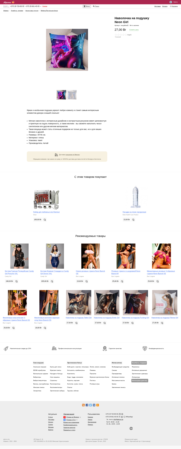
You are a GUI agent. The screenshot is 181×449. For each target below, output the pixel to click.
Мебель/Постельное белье (49, 10)
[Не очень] (118, 34)
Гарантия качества (69, 427)
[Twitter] (90, 405)
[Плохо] (116, 34)
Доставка (157, 6)
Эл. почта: (114, 419)
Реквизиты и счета (69, 430)
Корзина (90, 417)
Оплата (164, 6)
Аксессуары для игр (31, 10)
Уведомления (92, 422)
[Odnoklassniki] (97, 405)
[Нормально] (121, 34)
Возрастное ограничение (71, 422)
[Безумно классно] (126, 34)
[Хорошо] (123, 34)
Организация (68, 414)
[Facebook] (87, 405)
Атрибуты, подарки (17, 10)
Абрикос (6, 10)
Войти (175, 2)
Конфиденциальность (70, 425)
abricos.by (6, 439)
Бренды (50, 430)
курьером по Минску (73, 154)
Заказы (90, 419)
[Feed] (83, 405)
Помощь (90, 424)
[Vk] (94, 405)
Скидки (44, 6)
